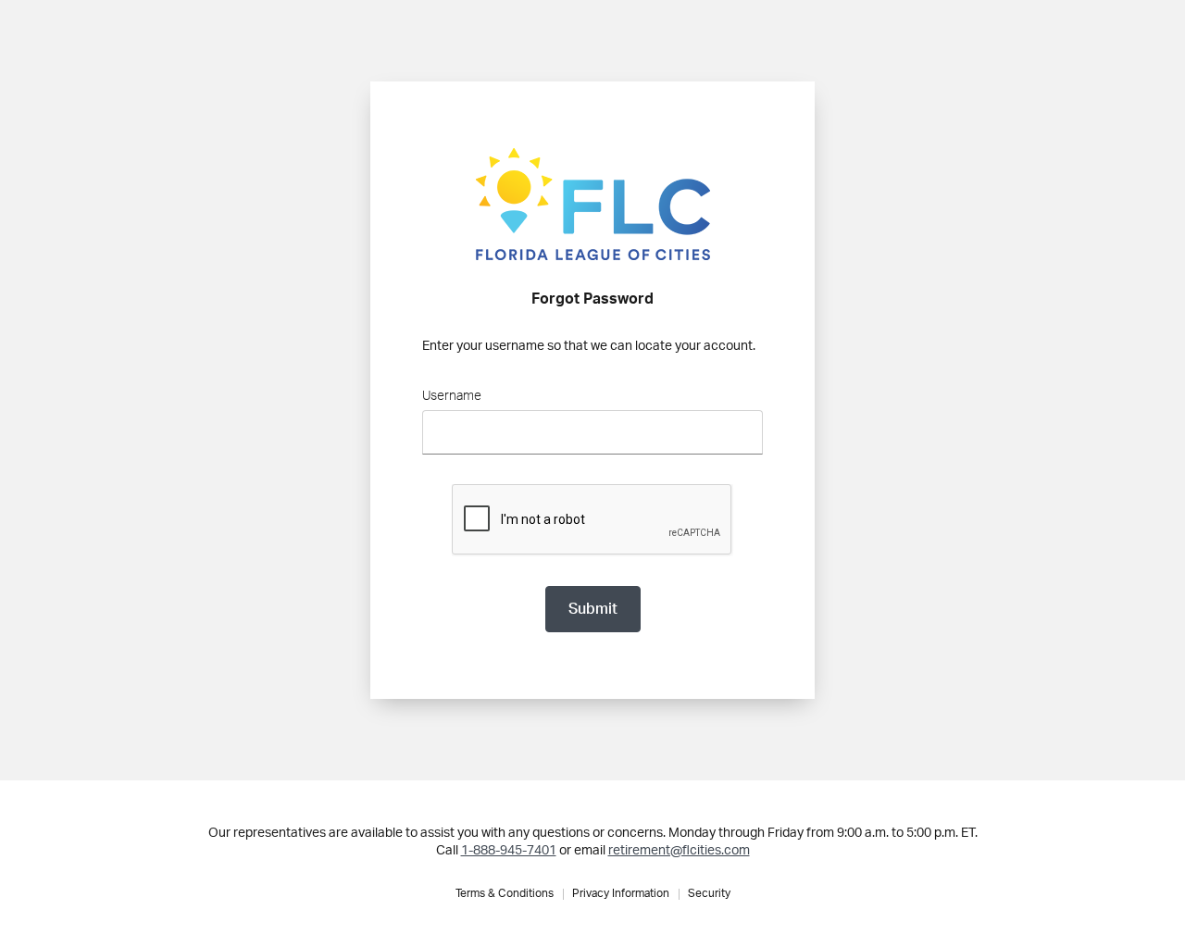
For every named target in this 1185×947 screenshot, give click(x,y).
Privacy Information (620, 893)
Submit (592, 609)
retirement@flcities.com (679, 850)
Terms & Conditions (504, 893)
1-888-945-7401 (508, 850)
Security (709, 893)
